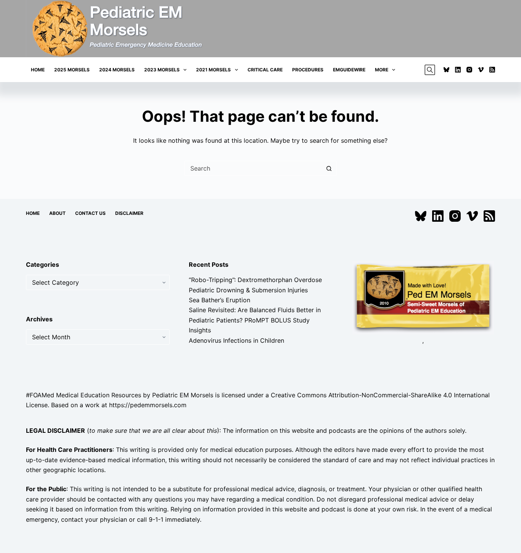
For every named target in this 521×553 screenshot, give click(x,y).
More (381, 70)
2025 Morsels (72, 70)
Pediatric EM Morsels (182, 395)
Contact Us (90, 213)
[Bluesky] (446, 70)
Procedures (307, 70)
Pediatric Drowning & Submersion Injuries (248, 290)
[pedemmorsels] (423, 297)
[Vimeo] (481, 70)
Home (38, 70)
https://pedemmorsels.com (148, 405)
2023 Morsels (162, 70)
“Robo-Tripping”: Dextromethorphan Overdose (255, 280)
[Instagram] (469, 70)
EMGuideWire (349, 70)
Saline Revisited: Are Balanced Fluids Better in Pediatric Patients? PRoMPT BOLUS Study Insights (255, 320)
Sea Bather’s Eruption (219, 300)
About (57, 213)
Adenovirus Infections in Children (236, 340)
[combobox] (253, 168)
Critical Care (265, 70)
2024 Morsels (117, 70)
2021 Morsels (213, 70)
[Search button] (329, 168)
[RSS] (492, 70)
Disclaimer (129, 213)
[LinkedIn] (458, 70)
